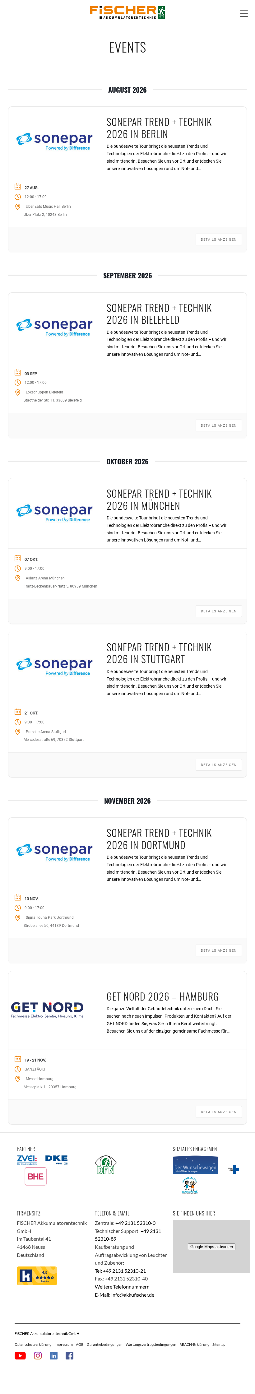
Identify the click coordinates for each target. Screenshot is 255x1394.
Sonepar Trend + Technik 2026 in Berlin (159, 127)
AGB (80, 1344)
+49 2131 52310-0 (135, 1223)
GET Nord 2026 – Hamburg (163, 996)
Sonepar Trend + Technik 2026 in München (159, 499)
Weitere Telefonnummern (122, 1286)
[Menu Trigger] (244, 13)
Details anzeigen (219, 240)
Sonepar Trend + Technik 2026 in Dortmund (159, 838)
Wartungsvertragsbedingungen (151, 1344)
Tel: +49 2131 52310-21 (120, 1271)
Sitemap (218, 1344)
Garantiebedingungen (105, 1344)
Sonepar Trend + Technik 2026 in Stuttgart (159, 652)
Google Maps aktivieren (211, 1246)
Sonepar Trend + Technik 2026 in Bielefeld (159, 313)
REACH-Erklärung (194, 1344)
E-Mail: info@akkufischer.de (124, 1295)
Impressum (63, 1344)
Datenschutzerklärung (33, 1344)
